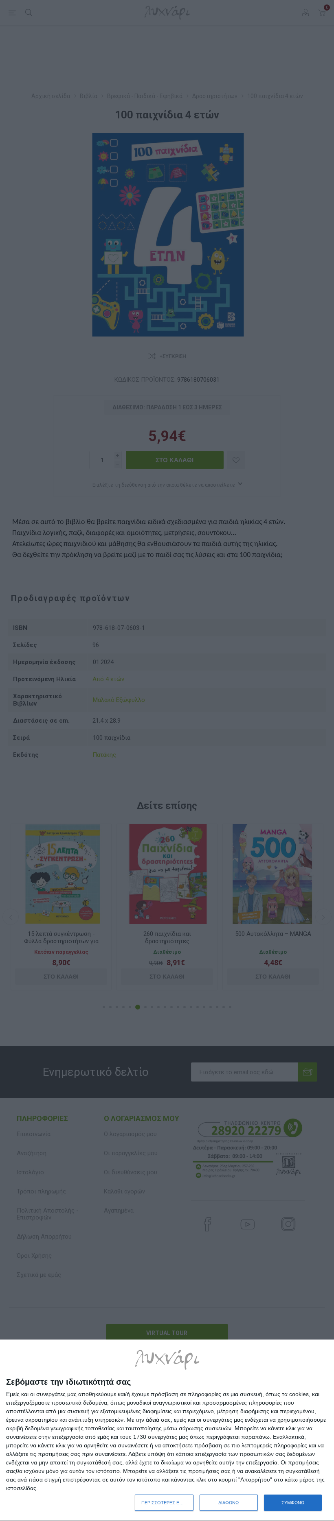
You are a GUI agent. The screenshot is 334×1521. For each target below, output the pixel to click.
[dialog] (167, 1430)
